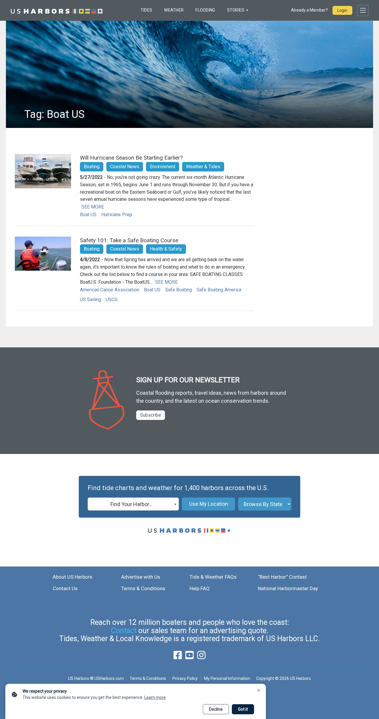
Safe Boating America (219, 290)
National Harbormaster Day (288, 588)
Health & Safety (166, 249)
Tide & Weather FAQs (213, 577)
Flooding (205, 10)
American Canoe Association (109, 290)
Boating (91, 166)
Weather (174, 10)
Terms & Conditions (143, 588)
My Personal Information (227, 678)
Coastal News (124, 166)
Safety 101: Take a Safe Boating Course (129, 240)
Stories (236, 10)
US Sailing (90, 299)
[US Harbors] (56, 10)
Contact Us (65, 588)
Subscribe (150, 415)
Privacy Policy (185, 678)
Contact (123, 630)
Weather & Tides (203, 166)
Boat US (88, 214)
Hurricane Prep (116, 214)
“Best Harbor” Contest (282, 577)
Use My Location (208, 504)
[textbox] (133, 504)
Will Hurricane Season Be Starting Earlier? (131, 157)
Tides (146, 10)
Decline (216, 709)
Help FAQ (200, 588)
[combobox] (133, 504)
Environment (162, 166)
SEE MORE (92, 207)
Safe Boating (178, 290)
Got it (243, 709)
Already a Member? (309, 10)
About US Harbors (72, 577)
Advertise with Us (140, 577)
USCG (112, 299)
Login (342, 10)
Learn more (155, 697)
